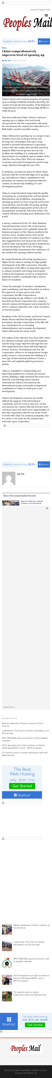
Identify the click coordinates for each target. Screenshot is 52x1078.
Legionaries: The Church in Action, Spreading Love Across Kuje (25, 732)
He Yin (8, 60)
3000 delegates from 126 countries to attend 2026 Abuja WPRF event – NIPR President (23, 746)
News (4, 48)
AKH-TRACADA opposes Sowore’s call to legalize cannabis (25, 739)
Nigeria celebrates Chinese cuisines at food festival (32, 502)
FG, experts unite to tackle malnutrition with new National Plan (25, 753)
